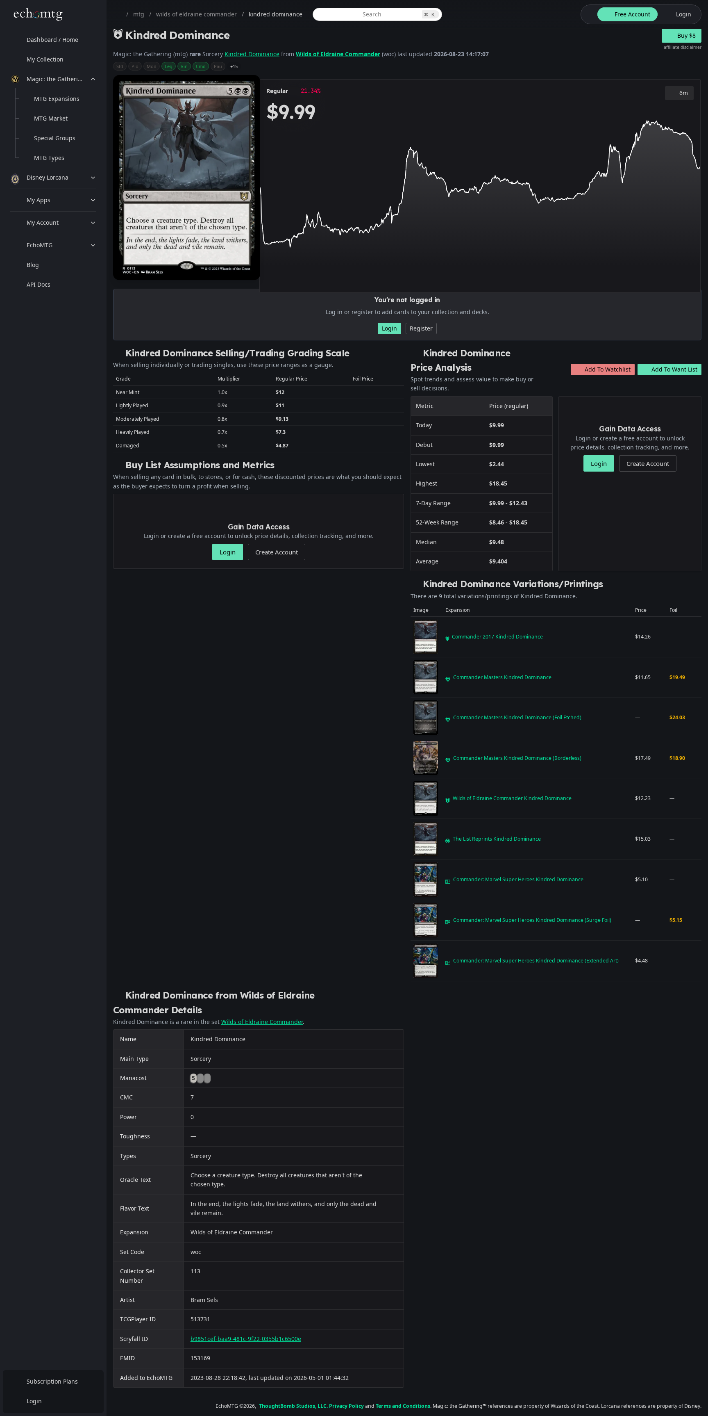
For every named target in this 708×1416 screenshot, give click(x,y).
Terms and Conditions (403, 1405)
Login (34, 1401)
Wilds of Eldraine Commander (338, 54)
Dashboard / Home (52, 39)
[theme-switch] (587, 14)
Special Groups (54, 138)
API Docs (38, 284)
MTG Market (51, 118)
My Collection (45, 59)
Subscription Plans (52, 1381)
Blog (33, 265)
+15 (234, 66)
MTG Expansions (56, 99)
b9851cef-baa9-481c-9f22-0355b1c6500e (246, 1339)
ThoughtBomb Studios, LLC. (293, 1405)
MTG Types (49, 158)
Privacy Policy (346, 1405)
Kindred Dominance (252, 54)
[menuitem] (53, 39)
